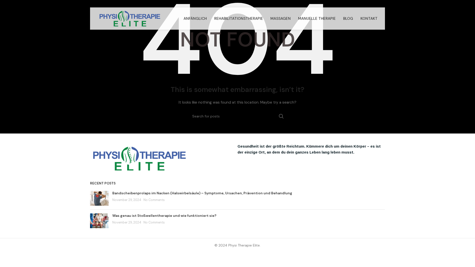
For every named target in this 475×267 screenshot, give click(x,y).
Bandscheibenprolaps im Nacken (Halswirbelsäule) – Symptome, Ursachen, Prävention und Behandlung (202, 193)
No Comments (154, 200)
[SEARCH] (281, 116)
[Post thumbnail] (99, 198)
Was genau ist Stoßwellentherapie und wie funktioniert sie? (164, 215)
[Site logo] (129, 18)
